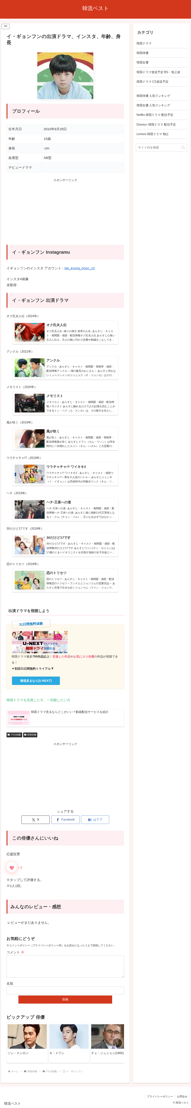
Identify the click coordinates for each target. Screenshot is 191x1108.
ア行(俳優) (16, 734)
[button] (117, 1043)
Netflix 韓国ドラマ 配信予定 (155, 114)
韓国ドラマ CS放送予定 (152, 81)
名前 (10, 983)
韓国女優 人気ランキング (153, 105)
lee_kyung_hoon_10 (80, 268)
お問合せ (182, 1096)
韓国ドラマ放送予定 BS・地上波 (158, 72)
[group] (27, 1043)
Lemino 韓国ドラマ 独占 (153, 134)
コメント (15, 952)
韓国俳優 (31, 734)
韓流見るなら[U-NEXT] (35, 680)
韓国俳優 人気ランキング (153, 95)
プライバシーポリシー (160, 1096)
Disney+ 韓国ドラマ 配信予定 (156, 124)
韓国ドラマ (144, 43)
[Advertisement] (65, 214)
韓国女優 (142, 62)
